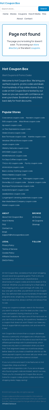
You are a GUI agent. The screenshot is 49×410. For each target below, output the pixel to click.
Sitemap (36, 224)
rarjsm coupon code (10, 144)
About (20, 18)
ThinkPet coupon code (11, 178)
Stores (13, 13)
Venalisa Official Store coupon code (17, 140)
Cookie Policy (8, 253)
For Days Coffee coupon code (14, 159)
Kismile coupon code (37, 136)
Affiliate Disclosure (10, 256)
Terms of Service (9, 249)
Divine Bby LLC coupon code (14, 182)
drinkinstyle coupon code (13, 167)
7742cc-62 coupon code (12, 163)
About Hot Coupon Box (12, 217)
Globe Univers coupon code (13, 133)
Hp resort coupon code (12, 125)
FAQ (44, 13)
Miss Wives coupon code (29, 121)
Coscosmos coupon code (13, 117)
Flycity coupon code (33, 163)
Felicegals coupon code (33, 178)
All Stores (36, 217)
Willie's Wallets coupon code (14, 174)
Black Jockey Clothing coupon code (17, 171)
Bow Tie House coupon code (14, 136)
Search (43, 8)
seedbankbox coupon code (13, 194)
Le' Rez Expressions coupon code (16, 129)
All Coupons (37, 220)
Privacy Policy (8, 245)
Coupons (22, 13)
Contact (28, 18)
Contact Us (7, 228)
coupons (35, 48)
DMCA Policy (7, 260)
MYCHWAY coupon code (12, 152)
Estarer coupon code (37, 182)
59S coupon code (9, 121)
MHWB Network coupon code (14, 155)
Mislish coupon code (10, 205)
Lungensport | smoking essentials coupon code (22, 197)
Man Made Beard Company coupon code (19, 201)
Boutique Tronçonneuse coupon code (18, 186)
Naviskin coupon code (35, 117)
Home (5, 13)
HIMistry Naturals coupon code (15, 148)
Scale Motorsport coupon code (15, 190)
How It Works (35, 13)
